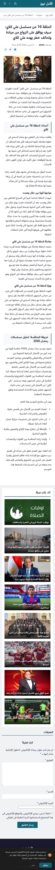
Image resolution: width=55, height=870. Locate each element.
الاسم (49, 791)
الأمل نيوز (46, 3)
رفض (33, 865)
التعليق (49, 760)
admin (42, 44)
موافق (45, 865)
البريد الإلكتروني (45, 803)
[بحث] (15, 3)
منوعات (39, 15)
